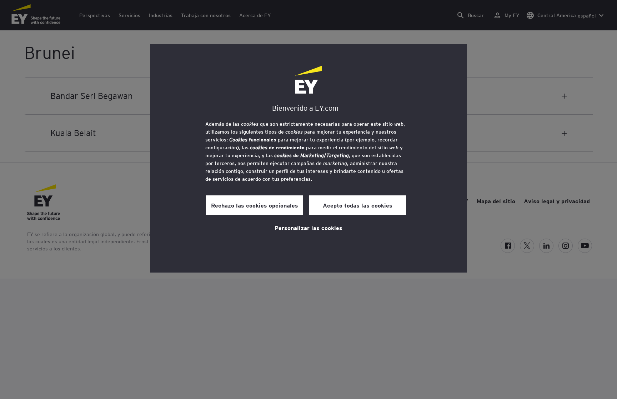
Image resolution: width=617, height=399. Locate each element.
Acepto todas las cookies (357, 205)
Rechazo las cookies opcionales (254, 205)
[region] (308, 158)
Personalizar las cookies (308, 227)
